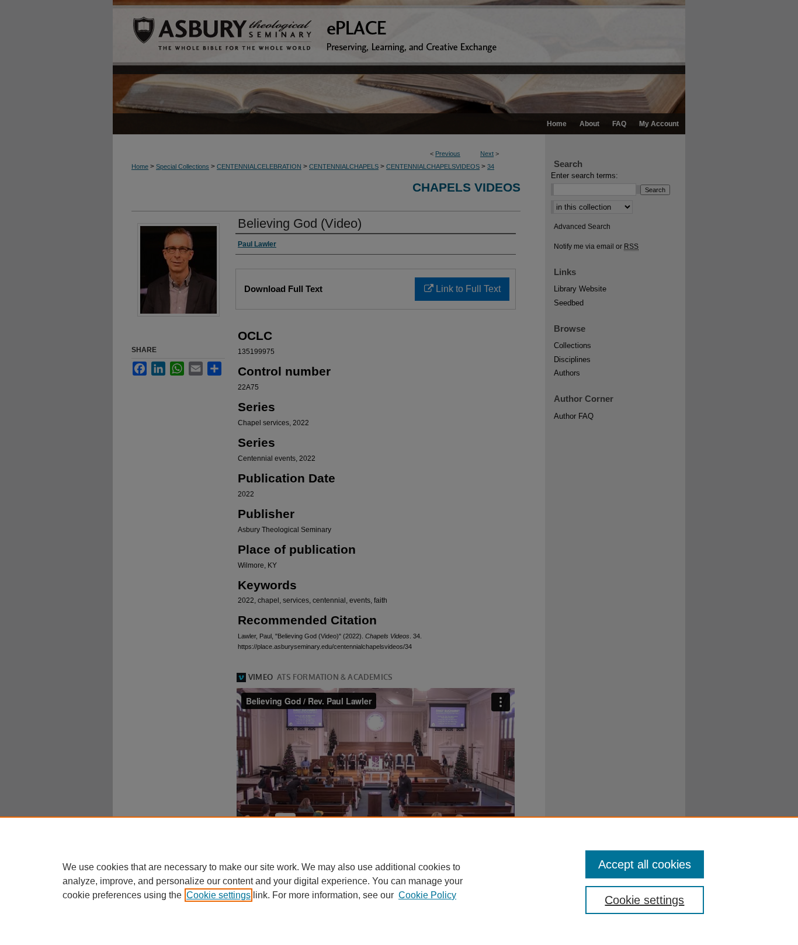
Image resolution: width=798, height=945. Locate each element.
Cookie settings (218, 895)
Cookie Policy (427, 895)
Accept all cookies (644, 864)
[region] (399, 881)
